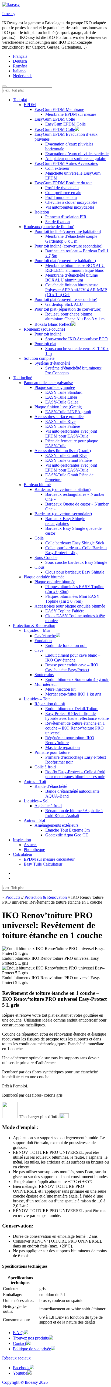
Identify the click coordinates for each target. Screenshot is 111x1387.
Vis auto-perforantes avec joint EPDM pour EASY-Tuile (71, 433)
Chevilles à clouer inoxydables (71, 202)
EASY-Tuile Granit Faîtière (68, 460)
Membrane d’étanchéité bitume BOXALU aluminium (71, 277)
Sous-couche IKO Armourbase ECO (76, 339)
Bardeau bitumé (37, 484)
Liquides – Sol (36, 801)
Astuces (30, 844)
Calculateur (22, 854)
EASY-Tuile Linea (61, 397)
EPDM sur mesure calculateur (49, 859)
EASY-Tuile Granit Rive (66, 455)
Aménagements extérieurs (56, 825)
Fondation (43, 640)
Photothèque (34, 849)
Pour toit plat (45, 343)
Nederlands (22, 75)
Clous (39, 567)
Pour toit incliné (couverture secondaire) (68, 246)
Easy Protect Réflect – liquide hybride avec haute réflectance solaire (77, 716)
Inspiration (22, 839)
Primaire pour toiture (52, 752)
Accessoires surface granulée (59, 416)
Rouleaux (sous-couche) (44, 329)
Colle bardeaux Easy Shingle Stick (74, 543)
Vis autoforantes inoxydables (69, 207)
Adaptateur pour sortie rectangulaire (75, 158)
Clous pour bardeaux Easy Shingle (74, 572)
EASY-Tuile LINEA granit (68, 411)
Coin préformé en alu (63, 192)
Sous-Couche (45, 557)
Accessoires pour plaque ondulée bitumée (69, 606)
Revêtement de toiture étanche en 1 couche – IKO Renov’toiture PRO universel (75, 728)
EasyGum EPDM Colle (54, 119)
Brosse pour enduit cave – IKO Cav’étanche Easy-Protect (71, 667)
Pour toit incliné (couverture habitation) (67, 231)
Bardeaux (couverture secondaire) (63, 513)
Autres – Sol (34, 820)
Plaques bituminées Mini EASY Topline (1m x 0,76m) (72, 598)
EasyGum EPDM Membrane (59, 109)
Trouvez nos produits (31, 1338)
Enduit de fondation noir (66, 645)
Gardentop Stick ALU (64, 304)
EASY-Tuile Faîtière (62, 426)
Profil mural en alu (61, 197)
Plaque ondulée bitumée (44, 577)
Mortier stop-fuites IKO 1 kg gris (73, 694)
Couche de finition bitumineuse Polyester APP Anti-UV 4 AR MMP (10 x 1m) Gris (76, 290)
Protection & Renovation (34, 625)
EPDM (30, 104)
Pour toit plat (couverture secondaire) (65, 299)
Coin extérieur (57, 168)
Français (20, 56)
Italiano (19, 71)
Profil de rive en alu (62, 187)
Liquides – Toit (37, 699)
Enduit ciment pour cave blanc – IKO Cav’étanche (72, 657)
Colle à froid (45, 767)
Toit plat (20, 99)
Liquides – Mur (37, 630)
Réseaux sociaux (16, 1358)
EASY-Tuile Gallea (61, 402)
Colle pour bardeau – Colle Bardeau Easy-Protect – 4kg (76, 550)
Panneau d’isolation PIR (65, 217)
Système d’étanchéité (52, 363)
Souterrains (44, 674)
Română (20, 66)
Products (12, 897)
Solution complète (39, 358)
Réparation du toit (49, 703)
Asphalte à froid (48, 805)
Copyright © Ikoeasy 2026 (25, 1382)
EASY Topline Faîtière (64, 611)
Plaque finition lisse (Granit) (58, 407)
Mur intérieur (45, 684)
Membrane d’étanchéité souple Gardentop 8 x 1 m (71, 238)
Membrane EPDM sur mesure (70, 114)
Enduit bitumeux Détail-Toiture (71, 708)
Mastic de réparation (62, 747)
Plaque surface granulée (54, 387)
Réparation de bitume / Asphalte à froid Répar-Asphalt (74, 813)
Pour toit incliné (47, 334)
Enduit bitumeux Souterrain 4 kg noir (77, 679)
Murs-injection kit (60, 689)
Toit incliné (22, 377)
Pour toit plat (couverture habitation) (65, 260)
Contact (19, 1343)
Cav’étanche (45, 635)
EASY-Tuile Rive (60, 421)
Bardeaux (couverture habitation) (62, 489)
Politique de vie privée (32, 1349)
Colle (39, 538)
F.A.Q (18, 1332)
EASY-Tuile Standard (63, 392)
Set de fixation (57, 221)
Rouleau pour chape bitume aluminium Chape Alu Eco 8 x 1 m (75, 316)
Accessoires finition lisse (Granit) (62, 450)
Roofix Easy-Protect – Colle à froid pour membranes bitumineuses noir (75, 774)
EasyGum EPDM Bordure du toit (63, 183)
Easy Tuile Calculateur (43, 864)
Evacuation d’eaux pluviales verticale (77, 153)
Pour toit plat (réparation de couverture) (67, 309)
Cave (38, 650)
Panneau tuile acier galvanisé (48, 382)
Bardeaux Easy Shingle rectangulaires (65, 521)
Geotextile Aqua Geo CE (66, 835)
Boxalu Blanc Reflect (52, 324)
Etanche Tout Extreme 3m (67, 830)
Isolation (41, 212)
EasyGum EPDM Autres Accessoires (66, 163)
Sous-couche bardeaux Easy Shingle (76, 562)
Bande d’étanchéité (50, 786)
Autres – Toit (35, 781)
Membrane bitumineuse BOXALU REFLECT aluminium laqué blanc (75, 268)
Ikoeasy (8, 13)
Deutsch (20, 61)
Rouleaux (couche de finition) (49, 226)
